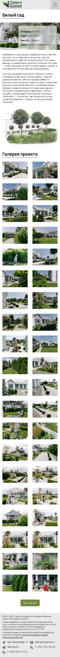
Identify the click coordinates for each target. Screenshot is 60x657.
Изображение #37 (15, 561)
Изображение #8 (45, 235)
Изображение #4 (45, 191)
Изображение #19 (15, 365)
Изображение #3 (15, 191)
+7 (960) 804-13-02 (17, 652)
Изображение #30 (45, 474)
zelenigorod (13, 647)
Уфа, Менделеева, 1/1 (17, 642)
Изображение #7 (15, 235)
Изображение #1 (15, 170)
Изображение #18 (45, 344)
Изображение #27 (15, 452)
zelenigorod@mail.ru (45, 642)
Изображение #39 (15, 583)
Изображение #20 (45, 365)
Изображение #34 (45, 517)
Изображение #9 (15, 257)
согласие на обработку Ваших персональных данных (25, 636)
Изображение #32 (45, 496)
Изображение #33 (15, 517)
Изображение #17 (15, 344)
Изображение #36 (45, 539)
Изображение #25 (15, 430)
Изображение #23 (15, 409)
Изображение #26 (45, 430)
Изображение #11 (15, 278)
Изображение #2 (45, 170)
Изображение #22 (45, 387)
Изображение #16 (45, 322)
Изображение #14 (45, 300)
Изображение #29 (15, 474)
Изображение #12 (45, 278)
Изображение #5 (15, 213)
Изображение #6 (45, 213)
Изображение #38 (45, 561)
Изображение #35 (15, 539)
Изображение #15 (15, 322)
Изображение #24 (45, 409)
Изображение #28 (45, 452)
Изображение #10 (45, 257)
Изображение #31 (15, 496)
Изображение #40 (45, 583)
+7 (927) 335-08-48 (44, 647)
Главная (12, 5)
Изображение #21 (15, 387)
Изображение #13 (15, 300)
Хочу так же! (30, 603)
